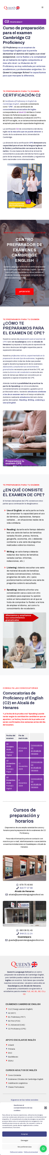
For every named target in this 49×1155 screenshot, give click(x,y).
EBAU (10, 1061)
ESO (10, 1053)
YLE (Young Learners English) (20, 1009)
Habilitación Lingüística (17, 1083)
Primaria (11, 1049)
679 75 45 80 (26, 884)
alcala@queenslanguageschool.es (26, 894)
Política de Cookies (16, 1152)
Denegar (24, 1140)
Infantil (11, 1045)
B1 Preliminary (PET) (17, 1017)
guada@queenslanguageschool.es (26, 940)
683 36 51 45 (26, 930)
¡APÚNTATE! (24, 292)
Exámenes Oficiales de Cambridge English (25, 1079)
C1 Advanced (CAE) (16, 1025)
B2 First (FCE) (14, 1021)
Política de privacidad (31, 1152)
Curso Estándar (14, 1075)
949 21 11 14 (26, 933)
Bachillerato (13, 1057)
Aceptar (24, 1134)
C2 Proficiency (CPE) (17, 1029)
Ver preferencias (24, 1147)
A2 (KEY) (12, 1013)
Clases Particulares (16, 1087)
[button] (45, 1108)
